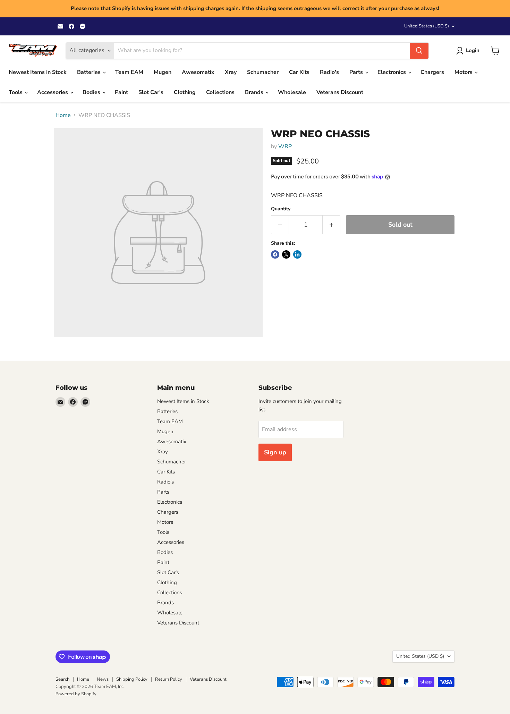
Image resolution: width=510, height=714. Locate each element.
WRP (285, 146)
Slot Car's (150, 92)
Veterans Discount (339, 92)
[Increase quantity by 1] (331, 224)
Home (63, 115)
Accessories (53, 92)
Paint (121, 92)
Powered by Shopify (76, 694)
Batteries (89, 72)
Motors (464, 72)
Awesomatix (198, 72)
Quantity (280, 209)
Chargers (432, 72)
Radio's (329, 72)
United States (426, 26)
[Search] (419, 51)
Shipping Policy (131, 679)
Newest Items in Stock (38, 72)
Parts (356, 72)
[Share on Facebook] (275, 254)
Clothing (185, 92)
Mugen (162, 72)
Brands (255, 92)
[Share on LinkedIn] (297, 254)
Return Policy (168, 679)
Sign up (275, 452)
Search (62, 679)
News (103, 679)
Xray (231, 72)
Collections (220, 92)
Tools (16, 92)
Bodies (92, 92)
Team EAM (129, 72)
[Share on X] (286, 254)
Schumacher (263, 72)
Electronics (392, 72)
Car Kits (299, 72)
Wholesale (292, 92)
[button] (469, 51)
